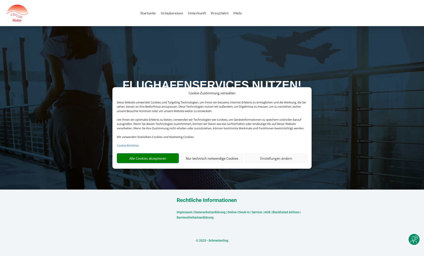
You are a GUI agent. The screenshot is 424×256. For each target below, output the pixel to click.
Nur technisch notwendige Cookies (212, 158)
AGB (267, 212)
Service (257, 212)
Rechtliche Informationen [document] (207, 200)
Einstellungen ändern (276, 158)
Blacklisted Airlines (285, 212)
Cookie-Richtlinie (128, 145)
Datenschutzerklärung (209, 212)
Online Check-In (238, 212)
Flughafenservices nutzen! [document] (212, 85)
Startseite (148, 13)
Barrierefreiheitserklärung (195, 217)
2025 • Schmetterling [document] (213, 240)
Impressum (184, 212)
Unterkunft (197, 13)
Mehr (237, 13)
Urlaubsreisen (172, 13)
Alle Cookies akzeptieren (147, 158)
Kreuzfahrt (220, 13)
